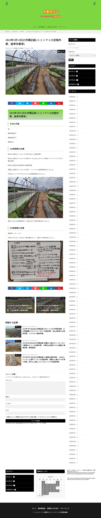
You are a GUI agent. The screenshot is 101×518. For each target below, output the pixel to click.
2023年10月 (73, 241)
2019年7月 (73, 458)
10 (47, 485)
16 (43, 488)
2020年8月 (73, 403)
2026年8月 (73, 96)
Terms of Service (81, 479)
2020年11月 (73, 390)
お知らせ (74, 71)
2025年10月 (73, 139)
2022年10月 (73, 292)
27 (57, 490)
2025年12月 (73, 131)
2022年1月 (73, 331)
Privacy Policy (71, 479)
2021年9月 (73, 348)
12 (54, 485)
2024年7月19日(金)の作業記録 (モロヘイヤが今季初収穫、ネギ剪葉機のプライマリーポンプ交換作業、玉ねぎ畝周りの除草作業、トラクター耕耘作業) (43, 331)
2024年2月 (73, 224)
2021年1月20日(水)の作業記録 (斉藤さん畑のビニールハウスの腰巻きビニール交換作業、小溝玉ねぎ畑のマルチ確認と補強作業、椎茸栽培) (43, 345)
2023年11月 (73, 237)
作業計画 (22, 31)
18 (50, 488)
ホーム (35, 27)
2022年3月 (73, 322)
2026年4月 (73, 113)
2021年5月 (73, 365)
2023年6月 (73, 258)
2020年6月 (73, 411)
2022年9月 (73, 296)
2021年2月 (73, 377)
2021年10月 (73, 343)
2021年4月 (73, 369)
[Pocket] (35, 103)
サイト (7, 410)
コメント (9, 380)
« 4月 (39, 495)
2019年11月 (73, 441)
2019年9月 (73, 450)
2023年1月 (73, 279)
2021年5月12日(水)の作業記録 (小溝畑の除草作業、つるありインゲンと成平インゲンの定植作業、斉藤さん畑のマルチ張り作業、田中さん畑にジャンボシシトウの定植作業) (43, 359)
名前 (7, 396)
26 (54, 490)
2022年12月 (73, 284)
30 (43, 493)
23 (43, 490)
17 (47, 488)
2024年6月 (73, 207)
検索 (71, 59)
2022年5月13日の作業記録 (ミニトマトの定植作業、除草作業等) (41, 31)
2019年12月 (73, 437)
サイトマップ (62, 27)
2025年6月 (73, 156)
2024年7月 (73, 203)
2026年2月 (73, 122)
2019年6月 (73, 462)
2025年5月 (73, 160)
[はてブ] (27, 103)
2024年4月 (73, 216)
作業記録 (21, 48)
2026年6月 (73, 105)
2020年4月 (73, 420)
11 (50, 485)
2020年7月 (73, 407)
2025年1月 (73, 177)
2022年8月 (73, 301)
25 (50, 490)
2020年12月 (73, 386)
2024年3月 (73, 220)
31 (47, 493)
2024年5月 (73, 211)
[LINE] (43, 103)
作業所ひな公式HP (52, 27)
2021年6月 (73, 360)
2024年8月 (73, 199)
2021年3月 (73, 373)
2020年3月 (73, 424)
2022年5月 (73, 313)
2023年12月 (73, 233)
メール (8, 403)
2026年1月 (73, 126)
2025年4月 (73, 164)
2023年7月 (73, 254)
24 (47, 490)
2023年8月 (73, 250)
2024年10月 (73, 190)
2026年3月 (73, 118)
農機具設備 (75, 84)
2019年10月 (73, 445)
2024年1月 (73, 228)
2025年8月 (73, 147)
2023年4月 (73, 267)
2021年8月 (73, 352)
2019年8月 (73, 454)
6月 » (42, 495)
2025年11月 (73, 135)
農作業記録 (42, 27)
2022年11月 (73, 288)
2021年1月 (73, 382)
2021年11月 (73, 339)
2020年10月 (73, 394)
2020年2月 (73, 428)
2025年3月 (73, 169)
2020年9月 (73, 399)
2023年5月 (73, 262)
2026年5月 (73, 109)
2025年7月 (73, 152)
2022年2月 (73, 326)
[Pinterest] (59, 103)
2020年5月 (73, 416)
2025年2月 (73, 173)
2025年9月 (73, 143)
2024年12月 (73, 182)
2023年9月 (73, 245)
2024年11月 (73, 186)
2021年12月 (73, 335)
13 (57, 485)
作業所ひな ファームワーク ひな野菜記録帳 (56, 512)
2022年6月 (73, 309)
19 (54, 488)
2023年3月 (73, 271)
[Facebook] (12, 103)
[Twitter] (20, 103)
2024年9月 (73, 194)
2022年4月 (73, 318)
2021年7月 (73, 356)
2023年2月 (73, 275)
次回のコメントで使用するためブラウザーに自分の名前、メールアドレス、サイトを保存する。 (32, 416)
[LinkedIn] (51, 103)
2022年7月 (73, 305)
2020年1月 (73, 433)
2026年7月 (73, 101)
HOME (8, 31)
